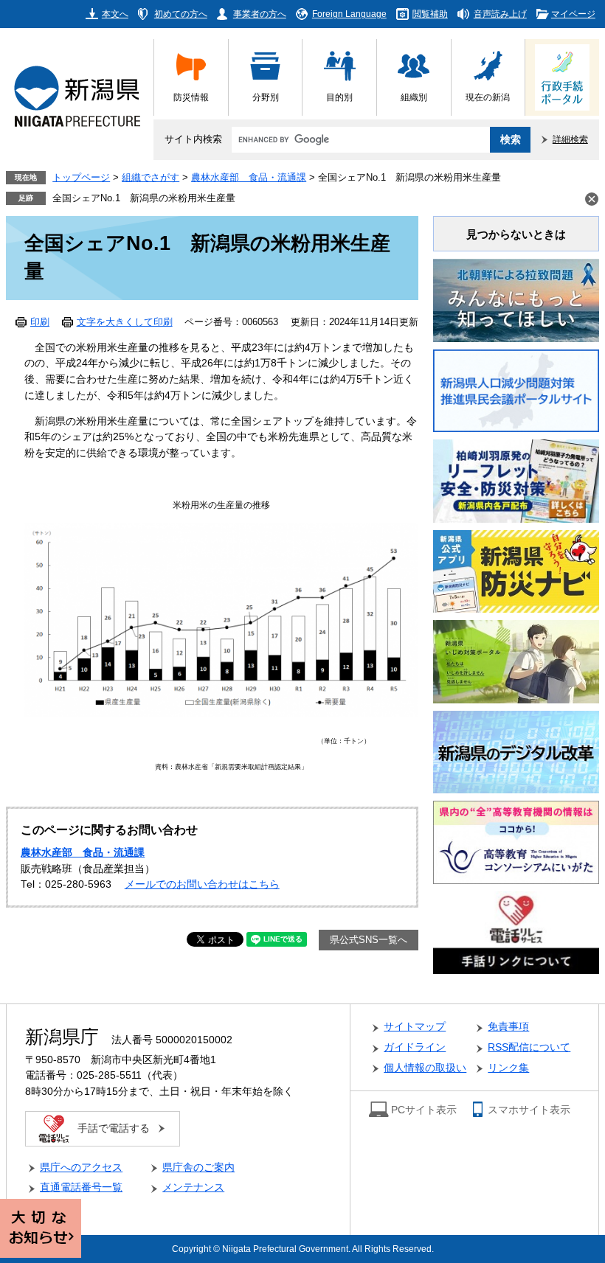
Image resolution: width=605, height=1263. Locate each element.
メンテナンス (193, 1187)
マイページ (573, 13)
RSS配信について (529, 1047)
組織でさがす (150, 178)
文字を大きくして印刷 (125, 322)
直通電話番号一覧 (81, 1187)
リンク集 (508, 1068)
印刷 (39, 322)
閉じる (591, 199)
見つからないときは (516, 234)
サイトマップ (415, 1026)
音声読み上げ (500, 13)
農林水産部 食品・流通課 (248, 178)
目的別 (339, 97)
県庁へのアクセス (81, 1167)
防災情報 (191, 97)
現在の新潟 (488, 97)
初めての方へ (180, 13)
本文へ (115, 13)
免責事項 (508, 1026)
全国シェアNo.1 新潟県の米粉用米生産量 (143, 198)
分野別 (265, 97)
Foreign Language (349, 13)
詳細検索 (570, 139)
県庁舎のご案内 (198, 1167)
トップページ (81, 178)
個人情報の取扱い (425, 1068)
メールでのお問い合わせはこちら (202, 884)
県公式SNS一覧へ (368, 940)
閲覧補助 (430, 13)
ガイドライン (415, 1047)
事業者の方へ (259, 13)
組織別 (414, 97)
